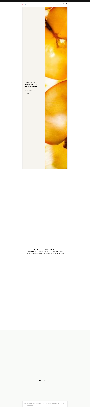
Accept (45, 405)
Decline (59, 405)
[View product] (65, 3)
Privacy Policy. (62, 403)
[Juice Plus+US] (25, 4)
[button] (59, 3)
